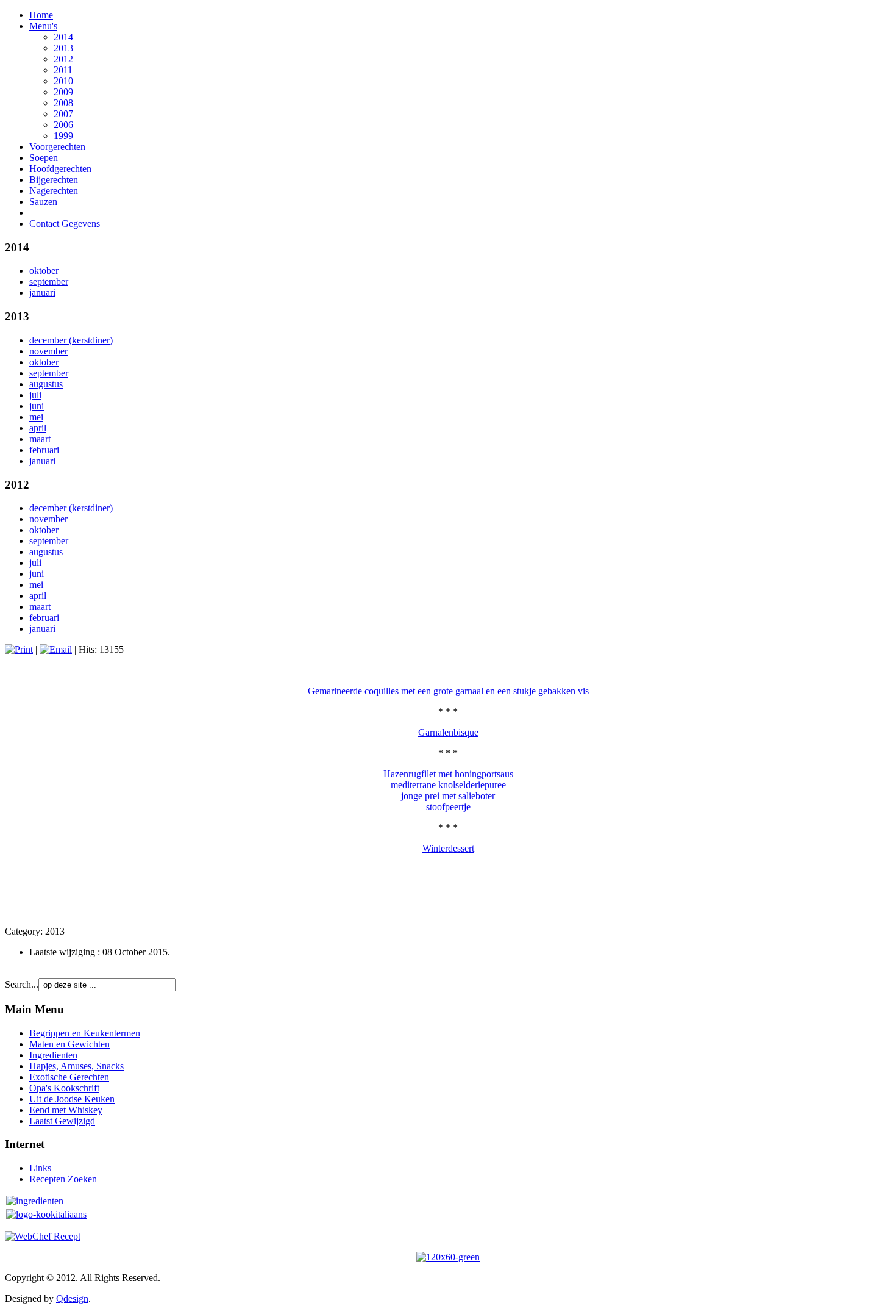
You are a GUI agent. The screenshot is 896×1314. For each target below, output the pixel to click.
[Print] (19, 649)
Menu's (43, 26)
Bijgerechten (53, 179)
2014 (63, 37)
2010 (63, 81)
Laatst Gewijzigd (62, 1121)
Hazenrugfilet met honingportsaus (448, 774)
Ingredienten (53, 1055)
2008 (63, 103)
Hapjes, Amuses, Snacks (76, 1066)
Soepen (43, 158)
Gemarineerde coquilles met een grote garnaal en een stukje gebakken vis (448, 691)
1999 (63, 136)
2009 (63, 92)
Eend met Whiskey (65, 1110)
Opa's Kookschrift (64, 1088)
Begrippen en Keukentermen (84, 1033)
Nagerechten (53, 190)
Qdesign (72, 1298)
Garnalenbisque (448, 732)
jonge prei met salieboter (448, 796)
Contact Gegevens (64, 223)
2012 (63, 59)
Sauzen (43, 201)
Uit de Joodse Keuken (72, 1099)
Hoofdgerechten (60, 168)
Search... (21, 984)
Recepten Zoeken (63, 1179)
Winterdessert (448, 848)
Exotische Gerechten (69, 1077)
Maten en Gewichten (69, 1044)
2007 (63, 114)
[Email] (56, 649)
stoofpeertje (448, 807)
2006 (63, 125)
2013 (63, 48)
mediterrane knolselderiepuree (448, 785)
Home (41, 15)
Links (40, 1168)
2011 (63, 70)
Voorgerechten (57, 147)
